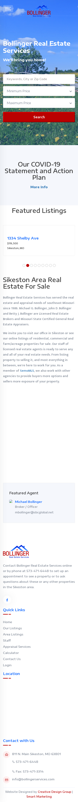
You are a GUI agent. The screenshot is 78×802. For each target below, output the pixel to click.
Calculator (11, 653)
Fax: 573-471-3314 (30, 771)
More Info (39, 187)
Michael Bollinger (28, 501)
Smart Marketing (39, 796)
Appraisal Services (17, 646)
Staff (7, 640)
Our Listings (12, 628)
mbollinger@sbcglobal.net (34, 512)
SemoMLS (27, 370)
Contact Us (12, 659)
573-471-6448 (27, 761)
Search (39, 117)
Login (7, 665)
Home (7, 622)
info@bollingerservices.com (33, 779)
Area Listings (13, 634)
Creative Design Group (54, 791)
